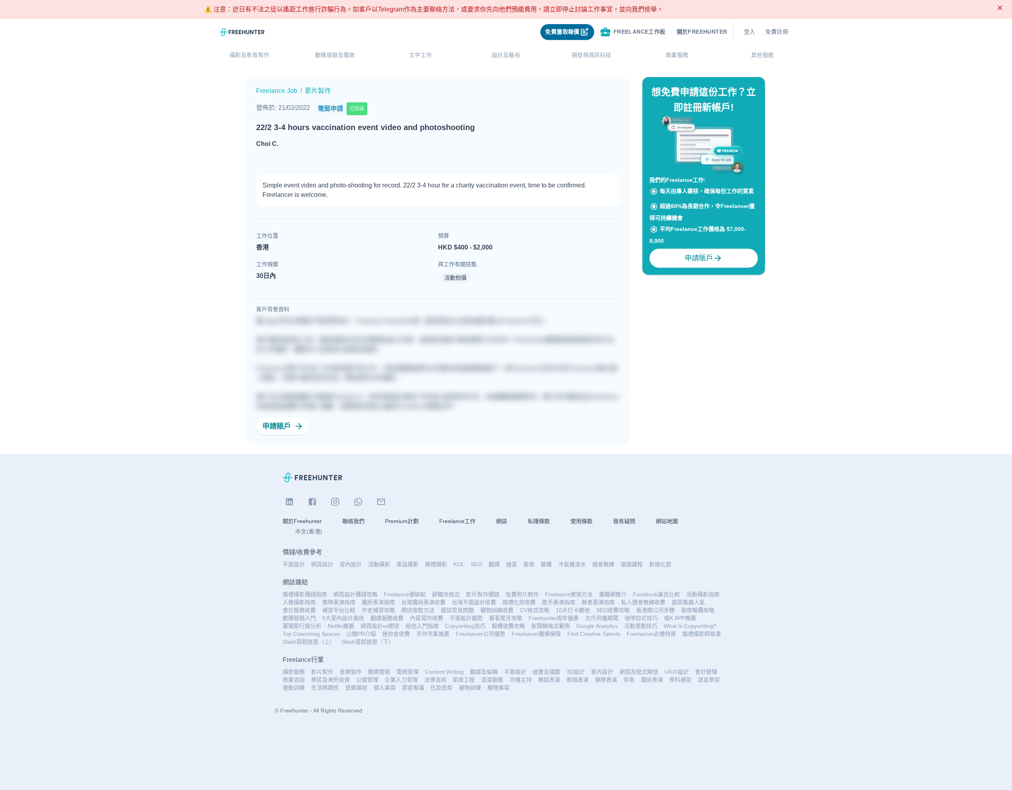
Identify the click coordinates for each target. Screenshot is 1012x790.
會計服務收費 (299, 610)
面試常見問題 (457, 610)
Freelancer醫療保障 (536, 634)
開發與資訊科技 (592, 55)
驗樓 (546, 564)
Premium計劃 (402, 521)
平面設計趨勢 (466, 618)
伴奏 (628, 680)
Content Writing (444, 672)
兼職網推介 (613, 594)
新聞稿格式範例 (550, 626)
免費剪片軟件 (522, 594)
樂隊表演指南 (338, 602)
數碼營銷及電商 (335, 55)
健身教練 (603, 564)
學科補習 (680, 680)
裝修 (528, 564)
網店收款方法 (417, 610)
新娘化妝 (660, 564)
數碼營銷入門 (299, 618)
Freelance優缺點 (405, 594)
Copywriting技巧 (465, 626)
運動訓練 (294, 687)
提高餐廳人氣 (688, 602)
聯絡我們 (353, 521)
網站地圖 (667, 521)
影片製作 (322, 672)
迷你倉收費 (396, 634)
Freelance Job (276, 90)
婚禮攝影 (436, 564)
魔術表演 (652, 680)
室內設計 (351, 564)
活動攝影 (379, 564)
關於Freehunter (302, 521)
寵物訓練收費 (497, 610)
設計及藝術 (506, 55)
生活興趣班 (325, 687)
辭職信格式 (446, 594)
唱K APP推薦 (680, 618)
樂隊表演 (606, 680)
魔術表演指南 (378, 602)
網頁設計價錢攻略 (355, 594)
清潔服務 (492, 680)
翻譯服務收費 (387, 618)
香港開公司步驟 (655, 610)
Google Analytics (597, 626)
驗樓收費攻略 (508, 626)
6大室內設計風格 (343, 618)
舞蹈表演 (549, 680)
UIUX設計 (677, 672)
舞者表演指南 (598, 602)
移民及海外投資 (330, 680)
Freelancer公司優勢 (480, 634)
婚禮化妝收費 (519, 602)
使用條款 (581, 521)
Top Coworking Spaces (311, 634)
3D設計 (575, 672)
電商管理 (407, 672)
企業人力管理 (401, 680)
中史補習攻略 (378, 610)
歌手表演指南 (558, 602)
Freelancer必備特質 (651, 634)
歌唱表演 (577, 680)
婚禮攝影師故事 (701, 634)
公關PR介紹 (361, 634)
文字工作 (420, 55)
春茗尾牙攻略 (505, 618)
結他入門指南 (422, 626)
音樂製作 (351, 672)
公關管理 (367, 680)
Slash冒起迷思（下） (368, 642)
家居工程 (464, 680)
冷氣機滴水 (572, 564)
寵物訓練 (470, 687)
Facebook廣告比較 (656, 594)
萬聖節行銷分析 (302, 626)
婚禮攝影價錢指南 (305, 594)
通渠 (511, 564)
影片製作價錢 (482, 594)
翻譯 (494, 564)
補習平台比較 (338, 610)
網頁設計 (322, 564)
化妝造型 (441, 687)
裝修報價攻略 (697, 610)
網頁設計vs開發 (380, 626)
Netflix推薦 (341, 626)
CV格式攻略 (534, 610)
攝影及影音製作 (250, 55)
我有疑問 (624, 521)
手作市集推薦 (432, 634)
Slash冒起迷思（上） (309, 642)
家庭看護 (413, 687)
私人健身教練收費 (643, 602)
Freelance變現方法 (569, 594)
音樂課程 (356, 687)
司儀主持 (521, 680)
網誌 (501, 521)
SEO (476, 564)
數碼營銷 (379, 672)
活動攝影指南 (702, 594)
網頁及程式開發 (638, 672)
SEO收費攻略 (613, 610)
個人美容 (385, 687)
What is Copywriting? (690, 626)
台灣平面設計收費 (474, 602)
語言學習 (709, 680)
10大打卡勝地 (573, 610)
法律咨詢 (435, 680)
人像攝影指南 (299, 602)
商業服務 (677, 55)
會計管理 (706, 672)
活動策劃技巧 (640, 626)
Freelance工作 (457, 521)
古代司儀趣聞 (601, 618)
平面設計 (294, 564)
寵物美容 (498, 687)
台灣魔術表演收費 (423, 602)
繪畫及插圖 (546, 672)
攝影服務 (294, 672)
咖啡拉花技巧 (641, 618)
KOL (458, 564)
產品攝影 (407, 564)
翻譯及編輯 (484, 672)
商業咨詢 (294, 680)
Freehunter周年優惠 (554, 618)
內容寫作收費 (426, 618)
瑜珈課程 (632, 564)
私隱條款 (539, 521)
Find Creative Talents (593, 634)
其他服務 (762, 55)
